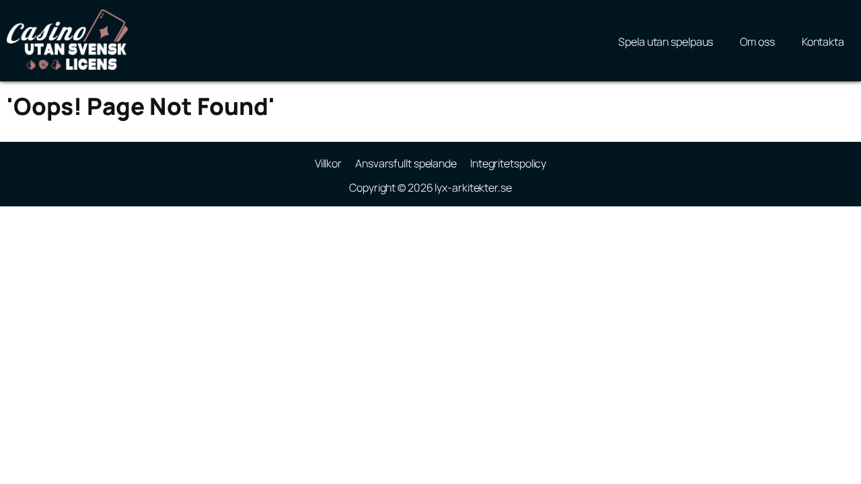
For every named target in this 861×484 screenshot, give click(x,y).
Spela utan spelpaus (665, 41)
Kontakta (823, 41)
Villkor (328, 163)
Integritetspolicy (508, 163)
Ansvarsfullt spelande (406, 163)
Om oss (757, 41)
